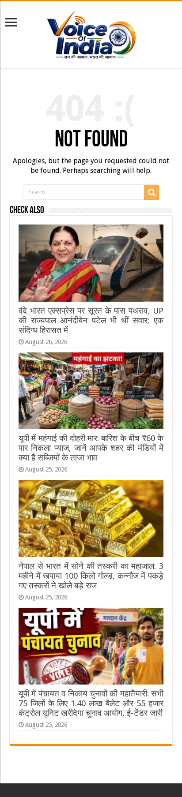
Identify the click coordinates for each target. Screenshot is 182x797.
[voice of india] (91, 33)
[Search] (151, 192)
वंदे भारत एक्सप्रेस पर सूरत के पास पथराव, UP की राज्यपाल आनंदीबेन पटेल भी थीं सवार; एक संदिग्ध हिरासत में (91, 320)
